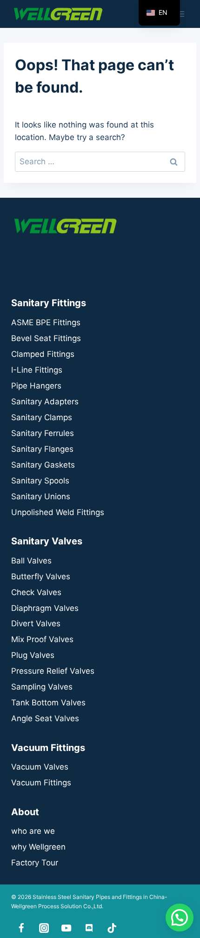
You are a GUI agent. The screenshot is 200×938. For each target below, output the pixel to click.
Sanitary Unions (40, 496)
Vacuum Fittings (41, 782)
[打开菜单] (180, 14)
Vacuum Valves (39, 766)
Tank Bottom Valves (48, 702)
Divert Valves (35, 623)
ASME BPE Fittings (45, 322)
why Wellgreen (38, 846)
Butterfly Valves (40, 576)
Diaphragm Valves (45, 608)
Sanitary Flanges (42, 449)
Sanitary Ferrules (42, 433)
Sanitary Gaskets (43, 464)
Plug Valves (32, 655)
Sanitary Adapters (45, 401)
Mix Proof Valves (42, 639)
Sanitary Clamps (41, 417)
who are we (33, 831)
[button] (179, 917)
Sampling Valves (42, 686)
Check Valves (36, 592)
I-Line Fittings (36, 370)
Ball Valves (31, 560)
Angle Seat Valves (45, 718)
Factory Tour (34, 862)
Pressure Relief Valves (52, 671)
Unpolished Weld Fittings (57, 512)
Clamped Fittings (42, 354)
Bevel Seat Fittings (46, 338)
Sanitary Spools (40, 480)
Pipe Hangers (36, 385)
